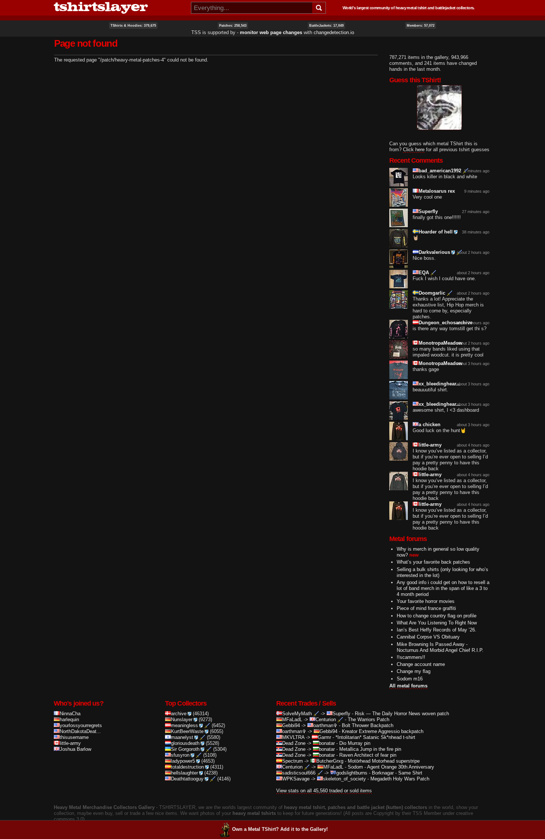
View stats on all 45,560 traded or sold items (324, 790)
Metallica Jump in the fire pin (370, 749)
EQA (424, 272)
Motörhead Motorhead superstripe (384, 761)
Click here (414, 149)
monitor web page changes (271, 32)
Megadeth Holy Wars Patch (399, 779)
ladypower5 (183, 761)
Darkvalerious (434, 252)
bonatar (327, 743)
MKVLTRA (293, 737)
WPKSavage (296, 779)
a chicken (429, 424)
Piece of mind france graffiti (426, 608)
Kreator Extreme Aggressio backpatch (382, 731)
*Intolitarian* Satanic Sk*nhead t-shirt (375, 737)
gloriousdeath (185, 743)
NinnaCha (70, 713)
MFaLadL (292, 719)
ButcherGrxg (329, 761)
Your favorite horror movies (426, 601)
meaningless (184, 725)
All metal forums (408, 686)
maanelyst (182, 737)
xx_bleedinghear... (439, 384)
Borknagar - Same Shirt (397, 773)
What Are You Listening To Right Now (437, 623)
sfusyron (180, 755)
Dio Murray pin (354, 743)
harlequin (69, 719)
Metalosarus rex (437, 191)
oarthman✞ (325, 725)
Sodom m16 (410, 679)
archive (178, 713)
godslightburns (351, 773)
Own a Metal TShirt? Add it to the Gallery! (280, 829)
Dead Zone (293, 743)
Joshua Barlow (75, 749)
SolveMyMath (297, 713)
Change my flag (413, 671)
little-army (430, 445)
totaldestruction (187, 767)
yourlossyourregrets (81, 725)
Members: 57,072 (421, 25)
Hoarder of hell (436, 232)
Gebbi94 (291, 725)
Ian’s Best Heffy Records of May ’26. (436, 630)
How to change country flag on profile (436, 616)
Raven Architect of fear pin (367, 755)
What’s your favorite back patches (433, 562)
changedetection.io (334, 32)
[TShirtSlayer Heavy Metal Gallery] (120, 8)
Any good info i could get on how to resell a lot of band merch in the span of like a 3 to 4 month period (443, 588)
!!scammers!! (411, 657)
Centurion (326, 719)
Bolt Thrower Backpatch (367, 725)
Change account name (421, 664)
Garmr (324, 737)
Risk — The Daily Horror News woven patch (402, 713)
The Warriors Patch (368, 719)
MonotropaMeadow (440, 343)
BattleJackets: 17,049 (326, 25)
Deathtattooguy (187, 779)
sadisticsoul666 (299, 773)
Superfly (428, 211)
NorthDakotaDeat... (80, 731)
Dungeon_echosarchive (445, 322)
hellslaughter (184, 773)
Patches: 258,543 (233, 25)
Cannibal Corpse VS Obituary (428, 637)
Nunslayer (181, 719)
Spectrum (292, 761)
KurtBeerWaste (187, 731)
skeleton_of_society (344, 779)
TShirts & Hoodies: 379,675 (133, 25)
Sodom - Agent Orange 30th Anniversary (391, 767)
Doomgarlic (432, 293)
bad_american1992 (440, 170)
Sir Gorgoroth (185, 749)
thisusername (74, 737)
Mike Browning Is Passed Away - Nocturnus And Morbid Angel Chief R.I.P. (440, 647)
